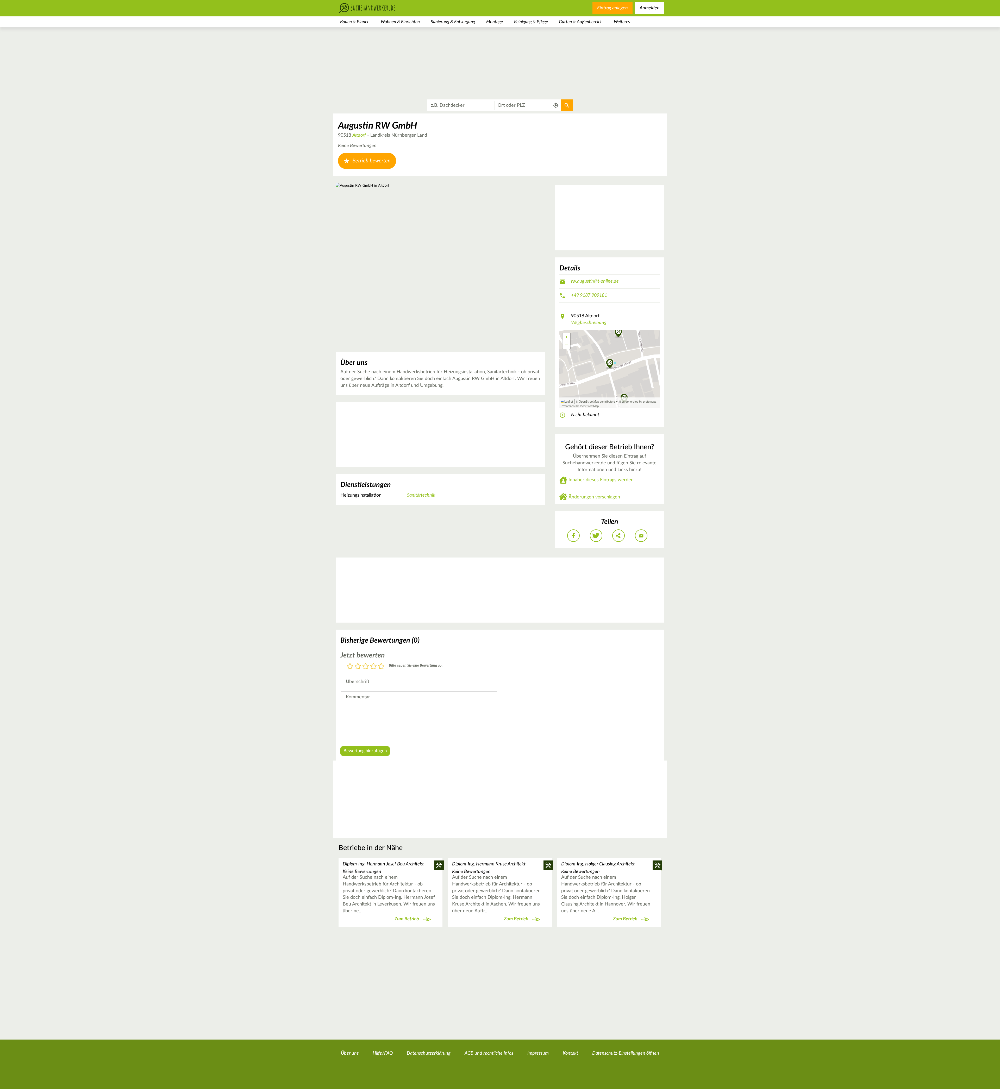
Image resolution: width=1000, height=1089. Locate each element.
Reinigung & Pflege (531, 22)
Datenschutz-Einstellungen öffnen (625, 1053)
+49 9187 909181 (589, 295)
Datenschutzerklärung (429, 1053)
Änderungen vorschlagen (594, 497)
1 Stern (350, 666)
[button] (618, 333)
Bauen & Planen (355, 22)
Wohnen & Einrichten (400, 22)
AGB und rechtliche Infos (489, 1053)
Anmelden (650, 8)
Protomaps (568, 406)
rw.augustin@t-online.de (595, 281)
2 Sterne (358, 666)
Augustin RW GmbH (377, 125)
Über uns (350, 1053)
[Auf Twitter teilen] (596, 535)
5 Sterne (381, 666)
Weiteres (622, 22)
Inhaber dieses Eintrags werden (601, 480)
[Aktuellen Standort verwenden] (556, 106)
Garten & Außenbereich (581, 22)
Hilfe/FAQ (383, 1053)
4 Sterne (373, 666)
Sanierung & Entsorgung (453, 22)
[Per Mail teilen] (641, 535)
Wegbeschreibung (589, 322)
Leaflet (568, 401)
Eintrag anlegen (612, 8)
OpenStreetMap (588, 406)
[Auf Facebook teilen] (573, 535)
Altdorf (359, 135)
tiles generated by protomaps (638, 401)
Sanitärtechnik (421, 495)
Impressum (538, 1053)
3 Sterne (365, 666)
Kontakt (570, 1053)
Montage (494, 22)
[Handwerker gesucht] (375, 8)
